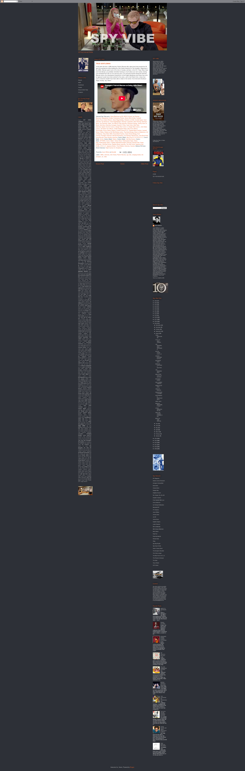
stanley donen (86, 427)
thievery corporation (87, 451)
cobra (85, 179)
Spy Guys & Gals (157, 545)
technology (88, 436)
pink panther (81, 378)
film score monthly (85, 233)
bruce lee (85, 164)
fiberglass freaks (81, 232)
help (83, 256)
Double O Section (157, 497)
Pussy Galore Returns (106, 120)
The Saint (155, 560)
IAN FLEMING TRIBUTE (158, 383)
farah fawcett (80, 229)
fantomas (89, 228)
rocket (90, 398)
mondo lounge (85, 339)
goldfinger (82, 252)
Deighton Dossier (157, 492)
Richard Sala (156, 538)
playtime (87, 379)
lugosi (87, 311)
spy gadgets (81, 424)
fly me (81, 234)
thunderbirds (87, 452)
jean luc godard (85, 276)
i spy (82, 261)
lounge (86, 310)
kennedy (80, 295)
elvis (79, 224)
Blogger (132, 767)
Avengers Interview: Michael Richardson (112, 135)
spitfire (87, 422)
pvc (90, 384)
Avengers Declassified (158, 483)
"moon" (79, 120)
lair (88, 299)
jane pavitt (86, 274)
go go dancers (81, 251)
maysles (83, 327)
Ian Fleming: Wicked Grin (131, 135)
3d (83, 122)
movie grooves (87, 344)
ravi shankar (84, 387)
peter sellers (85, 374)
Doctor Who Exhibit (130, 118)
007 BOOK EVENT (157, 379)
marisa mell (85, 321)
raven (79, 387)
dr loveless (87, 211)
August (157, 333)
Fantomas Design (132, 123)
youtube (83, 480)
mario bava (88, 319)
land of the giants (86, 300)
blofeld (87, 157)
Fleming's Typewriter (127, 121)
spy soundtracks (88, 424)
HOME (154, 174)
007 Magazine (156, 478)
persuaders (88, 370)
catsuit (86, 173)
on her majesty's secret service (84, 356)
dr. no (89, 214)
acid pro (89, 133)
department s (88, 204)
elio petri (84, 223)
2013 (155, 440)
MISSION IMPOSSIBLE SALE (158, 405)
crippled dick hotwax (82, 190)
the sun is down (86, 448)
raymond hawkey (87, 388)
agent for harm (88, 136)
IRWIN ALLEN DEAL (158, 386)
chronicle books (82, 178)
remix (84, 389)
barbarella (89, 149)
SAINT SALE (158, 401)
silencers (80, 414)
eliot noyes (89, 223)
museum (80, 347)
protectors (89, 383)
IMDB (79, 82)
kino (79, 296)
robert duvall (88, 396)
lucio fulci (84, 311)
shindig (89, 413)
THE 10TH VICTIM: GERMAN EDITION (163, 713)
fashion (86, 229)
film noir (80, 233)
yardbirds (89, 476)
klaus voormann (84, 296)
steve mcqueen (84, 429)
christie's (80, 177)
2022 (155, 309)
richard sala (88, 393)
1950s (89, 120)
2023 (155, 307)
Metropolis (84, 129)
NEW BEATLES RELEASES (163, 744)
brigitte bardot (81, 163)
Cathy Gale (81, 123)
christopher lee (87, 177)
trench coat (80, 456)
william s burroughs (86, 475)
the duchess (81, 443)
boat (90, 158)
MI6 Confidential (156, 526)
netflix (85, 350)
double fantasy (88, 210)
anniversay (88, 141)
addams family (87, 134)
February (158, 433)
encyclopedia (86, 224)
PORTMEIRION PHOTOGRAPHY (158, 397)
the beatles (81, 442)
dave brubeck (86, 194)
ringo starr (87, 394)
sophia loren (81, 417)
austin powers (87, 147)
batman (80, 152)
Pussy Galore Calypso (109, 130)
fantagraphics (81, 228)
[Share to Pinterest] (131, 152)
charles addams (88, 174)
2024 (155, 304)
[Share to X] (127, 152)
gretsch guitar (81, 254)
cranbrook (89, 189)
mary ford (84, 322)
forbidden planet (87, 234)
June (157, 425)
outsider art (84, 361)
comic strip (84, 184)
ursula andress (81, 460)
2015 (155, 323)
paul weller (81, 368)
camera (82, 169)
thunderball (80, 452)
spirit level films (81, 422)
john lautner (86, 285)
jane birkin (89, 272)
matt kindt (86, 324)
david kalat (80, 199)
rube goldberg (88, 402)
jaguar (89, 269)
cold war (81, 181)
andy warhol (88, 139)
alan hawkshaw (84, 137)
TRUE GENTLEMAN (158, 336)
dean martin (81, 202)
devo (90, 206)
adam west (81, 134)
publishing (80, 384)
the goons (87, 443)
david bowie (88, 196)
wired (85, 476)
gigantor (86, 249)
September (158, 331)
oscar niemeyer (88, 357)
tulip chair (86, 456)
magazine (84, 313)
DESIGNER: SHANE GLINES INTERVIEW (163, 638)
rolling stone (81, 401)
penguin (80, 369)
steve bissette (84, 428)
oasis (86, 354)
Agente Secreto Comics (108, 127)
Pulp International (157, 536)
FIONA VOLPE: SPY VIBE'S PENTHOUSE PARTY (164, 729)
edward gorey (84, 219)
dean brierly (88, 201)
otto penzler (88, 359)
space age (81, 418)
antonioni (80, 142)
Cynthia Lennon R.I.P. (122, 130)
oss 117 (80, 359)
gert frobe (80, 247)
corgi (90, 185)
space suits (88, 420)
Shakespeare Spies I (105, 142)
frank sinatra (88, 235)
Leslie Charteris (156, 524)
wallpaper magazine (82, 469)
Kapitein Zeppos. (157, 521)
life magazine (81, 305)
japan (90, 274)
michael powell (88, 331)
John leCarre (156, 519)
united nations (81, 459)
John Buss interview (105, 125)
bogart (79, 159)
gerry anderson (87, 246)
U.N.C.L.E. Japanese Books (108, 146)
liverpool (89, 306)
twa (90, 456)
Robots (115, 139)
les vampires (88, 303)
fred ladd (86, 237)
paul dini (80, 367)
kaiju (90, 291)
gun (86, 254)
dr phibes (86, 213)
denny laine (80, 204)
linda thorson (88, 305)
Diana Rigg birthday (118, 120)
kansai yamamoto (82, 293)
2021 (155, 311)
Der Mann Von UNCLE (107, 128)
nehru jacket (81, 350)
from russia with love (84, 239)
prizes (85, 383)
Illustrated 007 (156, 507)
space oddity (88, 418)
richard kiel (88, 392)
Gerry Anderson (156, 502)
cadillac (84, 168)
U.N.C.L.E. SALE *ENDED (158, 341)
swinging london (136, 154)
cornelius (80, 186)
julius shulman (85, 290)
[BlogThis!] (125, 152)
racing (90, 386)
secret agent (82, 408)
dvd (82, 216)
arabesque (80, 143)
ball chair (84, 149)
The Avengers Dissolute (158, 550)
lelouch (87, 301)
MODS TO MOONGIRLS (163, 610)
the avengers (87, 440)
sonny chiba (88, 416)
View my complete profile (158, 277)
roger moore (88, 400)
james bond (83, 271)
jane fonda (80, 274)
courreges (86, 187)
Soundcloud (81, 85)
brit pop (86, 163)
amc (84, 139)
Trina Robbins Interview (123, 146)
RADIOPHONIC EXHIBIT (158, 393)
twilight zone (84, 457)
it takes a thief (84, 267)
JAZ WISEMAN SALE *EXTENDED (158, 347)
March (157, 431)
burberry (79, 167)
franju (79, 235)
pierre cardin (88, 377)
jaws (90, 275)
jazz (79, 276)
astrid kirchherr (81, 144)
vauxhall (86, 461)
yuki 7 (79, 481)
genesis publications (86, 242)
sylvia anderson (87, 435)
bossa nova (80, 161)
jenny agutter (81, 279)
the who (88, 450)
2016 (155, 321)
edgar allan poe (85, 218)
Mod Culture (155, 531)
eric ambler (88, 225)
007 (84, 120)
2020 (155, 313)
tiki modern (80, 453)
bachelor (80, 148)
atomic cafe (88, 144)
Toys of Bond (156, 562)
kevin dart (85, 295)
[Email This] (124, 152)
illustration (81, 263)
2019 (155, 315)
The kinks (85, 132)
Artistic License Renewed (159, 480)
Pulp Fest (155, 533)
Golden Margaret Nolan (120, 128)
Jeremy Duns (156, 514)
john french (80, 285)
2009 (155, 448)
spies (89, 421)
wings (79, 476)
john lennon (85, 286)
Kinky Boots (85, 127)
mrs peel (83, 346)
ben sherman (84, 154)
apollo (85, 142)
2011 (155, 444)
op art (83, 357)
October (158, 329)
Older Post (144, 164)
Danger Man (156, 490)
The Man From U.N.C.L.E (159, 555)
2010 (155, 446)
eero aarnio (85, 220)
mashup (86, 323)
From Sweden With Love (158, 500)
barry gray (81, 150)
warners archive (81, 470)
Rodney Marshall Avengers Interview (121, 142)
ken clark (89, 294)
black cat (83, 157)
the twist (84, 450)
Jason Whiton (158, 225)
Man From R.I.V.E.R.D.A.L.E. (135, 137)
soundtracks (87, 417)
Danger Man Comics (134, 127)
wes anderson (88, 470)
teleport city (80, 437)
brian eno (89, 162)
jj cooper (80, 282)
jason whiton (86, 275)
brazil (85, 162)
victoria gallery (85, 464)
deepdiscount (88, 202)
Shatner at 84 (108, 132)
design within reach (83, 206)
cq (90, 187)
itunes (85, 268)
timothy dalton (85, 455)
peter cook (80, 373)
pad (83, 362)
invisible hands (83, 264)
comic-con (89, 184)
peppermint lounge (87, 369)
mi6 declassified (87, 329)
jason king (80, 275)
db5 (82, 200)
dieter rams (86, 208)
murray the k (88, 346)
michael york (81, 332)
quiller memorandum (83, 386)
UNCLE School (128, 116)
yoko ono (89, 477)
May (157, 427)
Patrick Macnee (121, 154)
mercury (89, 328)
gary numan (85, 240)
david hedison (81, 197)
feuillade (89, 230)
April (157, 429)
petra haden (87, 375)
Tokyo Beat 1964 (107, 134)
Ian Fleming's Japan (105, 123)
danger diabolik (81, 191)
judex (79, 290)
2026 (155, 300)
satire (85, 405)
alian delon (86, 138)
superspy (89, 432)
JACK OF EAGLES (158, 389)
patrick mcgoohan (86, 365)
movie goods (80, 344)
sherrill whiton (82, 413)
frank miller (83, 235)
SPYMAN (102, 141)
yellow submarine (82, 477)
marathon (83, 318)
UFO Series (155, 565)
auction (80, 145)
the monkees (85, 444)
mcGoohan (89, 327)
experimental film (87, 226)
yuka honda (88, 480)
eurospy (80, 226)
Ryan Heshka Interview (111, 137)
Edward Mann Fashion (135, 130)
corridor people (87, 186)
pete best (80, 372)
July (157, 423)
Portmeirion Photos (119, 118)
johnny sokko (84, 289)
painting (86, 362)
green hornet (88, 252)
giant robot (80, 249)
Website (80, 80)
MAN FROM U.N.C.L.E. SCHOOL (158, 375)
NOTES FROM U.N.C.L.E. (158, 352)
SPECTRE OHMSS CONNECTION (158, 414)
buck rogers (88, 166)
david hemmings (87, 197)
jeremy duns (88, 279)
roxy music (82, 402)
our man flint (86, 360)
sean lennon (87, 406)
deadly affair (83, 201)
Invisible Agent (139, 120)
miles (87, 334)
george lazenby (87, 244)
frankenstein (81, 237)
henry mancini (87, 256)
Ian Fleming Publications (158, 504)
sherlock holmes (87, 412)
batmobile (84, 152)
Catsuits (132, 146)
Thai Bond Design (129, 132)
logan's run (80, 308)
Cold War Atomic (130, 139)
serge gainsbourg (87, 409)
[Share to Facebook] (129, 152)
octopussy (82, 355)
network (89, 350)
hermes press (82, 257)
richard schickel (81, 394)
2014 (155, 438)
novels (83, 354)
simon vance (87, 414)
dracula (79, 215)
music (84, 347)
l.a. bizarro (85, 299)
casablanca (80, 172)
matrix (90, 323)
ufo (88, 457)
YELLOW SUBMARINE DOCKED (164, 668)
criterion (89, 190)
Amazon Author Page (83, 89)
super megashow (82, 432)
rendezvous (88, 389)
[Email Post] (120, 152)
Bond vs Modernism (140, 132)
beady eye (80, 153)
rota (79, 402)
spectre (79, 421)
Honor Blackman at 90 (116, 116)
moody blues (81, 342)
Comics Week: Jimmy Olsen (114, 141)
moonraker (88, 342)
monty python (87, 341)
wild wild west (84, 474)
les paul (83, 303)
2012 (155, 442)
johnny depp (85, 288)
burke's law (84, 167)
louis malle (83, 310)
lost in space (88, 309)
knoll (90, 296)
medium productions (82, 328)
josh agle (89, 289)
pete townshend (87, 372)
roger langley (81, 400)
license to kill (88, 304)
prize (82, 383)
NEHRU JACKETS (163, 683)
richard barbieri (85, 391)
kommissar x (82, 298)
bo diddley (86, 158)
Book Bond (155, 485)
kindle (90, 295)
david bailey (81, 196)
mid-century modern (84, 333)
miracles (86, 336)
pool (82, 381)
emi (81, 224)
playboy (83, 379)
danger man (88, 191)
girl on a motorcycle (87, 250)
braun (81, 162)
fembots (82, 230)
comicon (80, 185)
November (158, 327)
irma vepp (86, 265)
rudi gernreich (81, 404)
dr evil (83, 211)
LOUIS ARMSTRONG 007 (158, 409)
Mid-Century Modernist (158, 529)
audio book (84, 145)
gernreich (80, 246)
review (79, 391)
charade (82, 174)
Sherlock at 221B (129, 120)
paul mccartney (86, 367)
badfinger (85, 148)
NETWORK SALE (158, 361)
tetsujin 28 (87, 439)
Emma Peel (88, 125)
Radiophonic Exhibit (107, 118)
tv (88, 456)
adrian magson (81, 136)
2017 (155, 319)
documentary (81, 210)
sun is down (80, 431)
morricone (80, 343)
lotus (79, 310)
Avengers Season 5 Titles (118, 125)
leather (83, 301)
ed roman (86, 216)
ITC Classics (156, 509)
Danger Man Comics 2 (122, 127)
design (89, 205)
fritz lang (89, 238)
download (80, 211)
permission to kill (82, 370)
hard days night (84, 255)
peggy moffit (88, 368)
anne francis (81, 141)
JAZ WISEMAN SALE (158, 371)
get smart (89, 247)
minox (82, 336)
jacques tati (84, 269)
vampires (87, 460)
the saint (86, 447)
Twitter (163, 140)
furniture (80, 240)
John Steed (113, 154)
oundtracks (80, 360)
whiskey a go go (84, 472)
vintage (86, 466)
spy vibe (129, 154)
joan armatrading (85, 282)
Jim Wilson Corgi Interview (119, 123)
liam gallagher (81, 304)
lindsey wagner (82, 306)
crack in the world (82, 189)
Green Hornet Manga (131, 134)
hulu (79, 261)
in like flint (86, 263)
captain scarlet (87, 169)
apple (90, 142)
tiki (90, 452)
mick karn (86, 332)
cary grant (88, 170)
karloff (87, 293)
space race (81, 420)
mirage (90, 336)
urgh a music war (87, 459)
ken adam (83, 294)
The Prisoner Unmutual (158, 558)
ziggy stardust (84, 481)
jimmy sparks (88, 281)
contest (85, 185)
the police (85, 446)
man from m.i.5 (85, 314)
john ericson (88, 284)
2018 (155, 317)
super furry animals (87, 431)
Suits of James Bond (157, 548)
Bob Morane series (118, 132)
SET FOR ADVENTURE (158, 176)
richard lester (81, 393)
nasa (90, 348)
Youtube (80, 87)
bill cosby (86, 155)
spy (90, 422)
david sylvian (86, 199)
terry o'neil (82, 439)
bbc (90, 152)
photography (81, 377)
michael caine (81, 331)
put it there (86, 384)
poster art (83, 382)
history (89, 257)
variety (83, 461)
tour (90, 455)
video (105, 156)
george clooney (82, 243)
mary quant (81, 323)
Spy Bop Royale (156, 543)
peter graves (86, 373)
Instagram (80, 92)
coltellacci (89, 181)
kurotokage (80, 299)
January (158, 435)
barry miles (88, 150)
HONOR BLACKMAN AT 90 (158, 357)
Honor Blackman (82, 126)
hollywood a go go (83, 259)
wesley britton (81, 471)
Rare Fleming (137, 121)
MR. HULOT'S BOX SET (163, 654)
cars (84, 170)
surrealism (80, 433)
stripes (90, 429)
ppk (87, 382)
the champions (88, 442)
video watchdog (87, 465)
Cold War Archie (106, 144)
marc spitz (88, 318)
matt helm (80, 324)
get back (84, 247)
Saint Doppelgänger (115, 121)
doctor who (87, 209)
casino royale (86, 172)
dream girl (84, 215)
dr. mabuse (85, 214)
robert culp (83, 396)
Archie (101, 139)
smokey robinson (81, 416)
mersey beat (80, 329)
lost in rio (82, 309)
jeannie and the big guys (86, 278)
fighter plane (88, 232)
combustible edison (82, 182)
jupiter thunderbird (85, 291)
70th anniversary (88, 122)
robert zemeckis (85, 398)
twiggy (79, 457)
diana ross (80, 208)
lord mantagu (86, 308)
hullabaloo (89, 260)
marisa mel (80, 321)
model (83, 338)
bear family (85, 153)
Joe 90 (154, 517)
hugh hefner (83, 260)
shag (86, 411)
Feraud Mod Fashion (118, 134)
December (158, 325)
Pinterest (157, 141)
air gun (79, 137)
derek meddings (82, 205)
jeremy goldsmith (82, 280)
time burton (86, 453)
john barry (82, 284)
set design (81, 411)
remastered (80, 389)
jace (88, 268)
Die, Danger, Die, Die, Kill (158, 495)
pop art (85, 381)
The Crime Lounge (157, 553)
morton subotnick (87, 343)
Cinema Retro (87, 123)
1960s (102, 154)
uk (102, 156)
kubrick (89, 298)
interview (106, 154)
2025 (155, 302)
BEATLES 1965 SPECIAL (158, 419)
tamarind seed (81, 436)
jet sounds (83, 281)
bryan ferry (83, 166)
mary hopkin (88, 322)
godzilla (87, 251)
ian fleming (88, 261)
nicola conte (85, 352)
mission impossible (83, 337)
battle (88, 152)
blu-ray (82, 158)
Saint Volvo (130, 125)
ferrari (85, 230)
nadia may (89, 347)
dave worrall (88, 195)
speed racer (84, 421)
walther (89, 469)
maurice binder (85, 326)
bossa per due (86, 161)
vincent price (81, 466)
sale (86, 404)
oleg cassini (87, 355)
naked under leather (83, 348)
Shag (154, 541)
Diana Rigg (81, 125)
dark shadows (82, 192)
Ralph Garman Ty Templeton (113, 148)
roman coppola (87, 401)
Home (122, 164)
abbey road (84, 133)
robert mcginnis (82, 397)
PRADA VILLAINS (163, 623)
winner (82, 476)
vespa (83, 462)
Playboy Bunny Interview (119, 144)
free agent (84, 238)
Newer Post (100, 164)
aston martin (87, 143)
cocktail (89, 179)
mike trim (84, 334)
